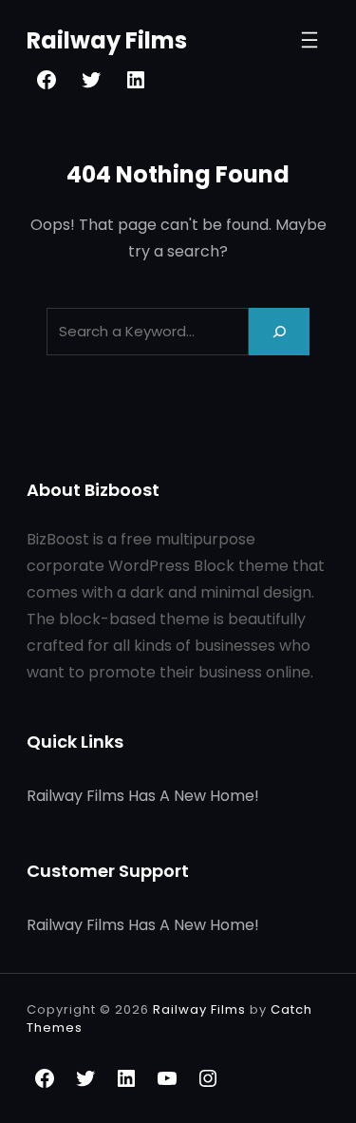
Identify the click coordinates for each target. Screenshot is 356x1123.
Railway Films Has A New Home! (143, 796)
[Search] (279, 331)
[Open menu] (309, 40)
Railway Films (107, 40)
